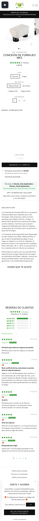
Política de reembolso (19, 477)
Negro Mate (25, 91)
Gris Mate (26, 86)
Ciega (24, 76)
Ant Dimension (19, 52)
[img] (7, 339)
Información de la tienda (12, 176)
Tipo (19, 72)
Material (19, 82)
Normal (15, 76)
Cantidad (19, 155)
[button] (15, 63)
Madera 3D (13, 91)
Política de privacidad (19, 471)
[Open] (5, 4)
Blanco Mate (14, 86)
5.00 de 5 (25, 312)
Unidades (19, 97)
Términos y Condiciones (19, 474)
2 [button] (16, 458)
